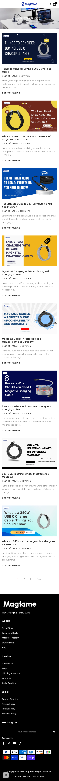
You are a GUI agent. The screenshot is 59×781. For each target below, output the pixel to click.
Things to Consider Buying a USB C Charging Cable (26, 70)
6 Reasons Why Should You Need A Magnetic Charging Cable (26, 408)
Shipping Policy (9, 713)
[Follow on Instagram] (9, 743)
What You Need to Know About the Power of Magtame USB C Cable (26, 138)
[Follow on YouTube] (14, 743)
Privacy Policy (8, 704)
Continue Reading (11, 93)
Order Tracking (9, 683)
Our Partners (8, 642)
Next (39, 579)
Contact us (7, 663)
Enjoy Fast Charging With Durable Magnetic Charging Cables (26, 273)
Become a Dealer (10, 633)
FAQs (4, 668)
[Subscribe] (54, 731)
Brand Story (7, 628)
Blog (4, 647)
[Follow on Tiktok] (20, 743)
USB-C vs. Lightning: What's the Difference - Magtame (26, 475)
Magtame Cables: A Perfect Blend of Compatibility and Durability (22, 340)
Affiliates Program (10, 637)
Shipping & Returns (11, 673)
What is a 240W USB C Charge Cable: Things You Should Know (29, 543)
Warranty (6, 678)
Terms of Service (10, 699)
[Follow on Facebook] (3, 743)
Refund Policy (8, 708)
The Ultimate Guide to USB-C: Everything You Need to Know (27, 205)
